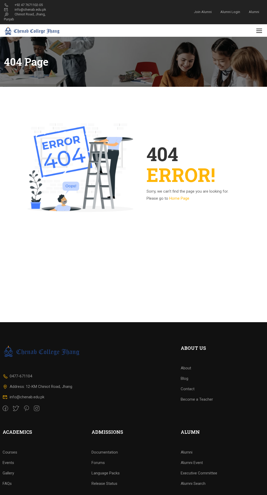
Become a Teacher (197, 399)
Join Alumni (203, 12)
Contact (188, 389)
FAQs (7, 483)
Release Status (104, 483)
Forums (98, 462)
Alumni (254, 12)
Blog (184, 378)
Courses (10, 452)
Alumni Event (192, 462)
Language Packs (106, 473)
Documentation (105, 452)
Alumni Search (193, 483)
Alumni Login (230, 12)
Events (8, 462)
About (186, 368)
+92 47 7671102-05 (29, 5)
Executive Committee (199, 473)
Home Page (179, 198)
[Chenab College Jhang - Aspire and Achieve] (32, 30)
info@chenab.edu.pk (30, 9)
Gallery (8, 473)
